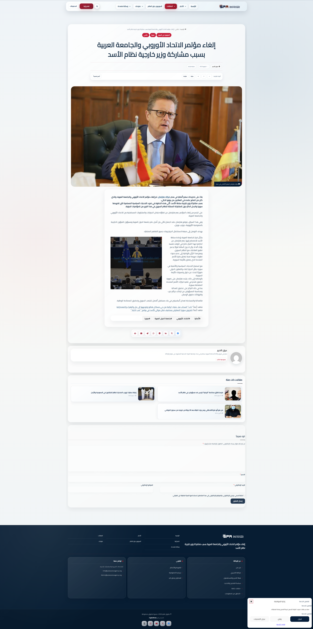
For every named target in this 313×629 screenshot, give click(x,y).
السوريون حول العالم (155, 6)
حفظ (192, 76)
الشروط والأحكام (175, 567)
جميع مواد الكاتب (221, 359)
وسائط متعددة (123, 6)
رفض (280, 619)
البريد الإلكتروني (239, 485)
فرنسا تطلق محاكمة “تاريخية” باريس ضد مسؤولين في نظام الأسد (200, 392)
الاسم (242, 474)
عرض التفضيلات (259, 619)
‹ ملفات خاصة (236, 588)
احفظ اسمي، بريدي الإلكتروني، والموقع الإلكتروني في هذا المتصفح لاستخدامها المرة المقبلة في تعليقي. (208, 495)
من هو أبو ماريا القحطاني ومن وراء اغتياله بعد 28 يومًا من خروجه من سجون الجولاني (194, 410)
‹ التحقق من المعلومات (233, 593)
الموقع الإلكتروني (147, 485)
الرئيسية (193, 6)
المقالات (170, 6)
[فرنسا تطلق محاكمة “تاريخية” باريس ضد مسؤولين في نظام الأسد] (233, 393)
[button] (251, 601)
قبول (300, 619)
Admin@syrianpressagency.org (111, 575)
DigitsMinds (152, 618)
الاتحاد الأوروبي (182, 318)
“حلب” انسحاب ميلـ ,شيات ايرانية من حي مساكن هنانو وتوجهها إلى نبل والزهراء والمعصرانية (155, 307)
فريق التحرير (215, 66)
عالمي (177, 29)
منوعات (138, 6)
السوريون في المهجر (164, 35)
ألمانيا (197, 318)
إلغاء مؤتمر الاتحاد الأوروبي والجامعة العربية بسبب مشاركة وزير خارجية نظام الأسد (136, 259)
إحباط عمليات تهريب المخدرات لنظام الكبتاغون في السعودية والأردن (113, 392)
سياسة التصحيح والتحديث (232, 583)
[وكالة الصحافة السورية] (229, 6)
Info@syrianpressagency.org (112, 570)
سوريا (152, 35)
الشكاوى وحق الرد (175, 577)
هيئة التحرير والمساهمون (232, 577)
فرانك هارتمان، (164, 197)
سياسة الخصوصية (175, 572)
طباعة (185, 76)
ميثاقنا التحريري (236, 572)
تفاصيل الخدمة (281, 624)
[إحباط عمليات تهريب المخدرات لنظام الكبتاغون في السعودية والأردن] (146, 393)
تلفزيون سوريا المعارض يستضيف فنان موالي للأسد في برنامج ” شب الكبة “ (162, 310)
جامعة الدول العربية (163, 318)
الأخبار (182, 6)
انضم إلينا (86, 6)
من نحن (238, 567)
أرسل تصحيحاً (96, 76)
